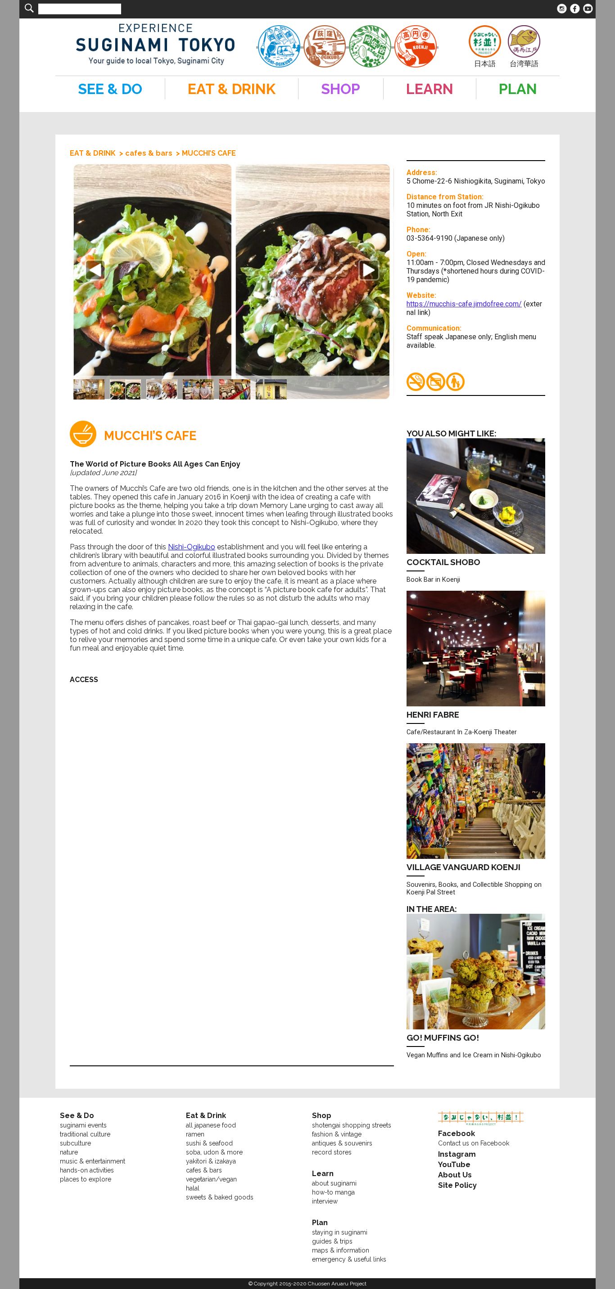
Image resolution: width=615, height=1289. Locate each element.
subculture (75, 1143)
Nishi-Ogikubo (191, 547)
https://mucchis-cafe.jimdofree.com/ (464, 304)
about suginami (334, 1183)
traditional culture (85, 1134)
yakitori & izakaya (211, 1161)
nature (69, 1152)
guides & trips (332, 1241)
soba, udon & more (214, 1152)
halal (192, 1188)
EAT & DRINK (93, 153)
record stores (332, 1152)
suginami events (83, 1125)
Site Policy (457, 1185)
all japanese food (211, 1125)
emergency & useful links (349, 1259)
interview (325, 1201)
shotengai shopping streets (351, 1125)
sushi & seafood (209, 1143)
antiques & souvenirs (342, 1143)
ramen (195, 1134)
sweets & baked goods (219, 1197)
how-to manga (333, 1192)
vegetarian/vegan (211, 1179)
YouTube (454, 1164)
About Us (455, 1175)
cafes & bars (148, 153)
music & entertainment (92, 1161)
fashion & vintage (337, 1134)
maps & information (340, 1250)
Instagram (457, 1154)
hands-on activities (87, 1170)
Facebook (456, 1133)
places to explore (85, 1179)
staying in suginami (339, 1232)
